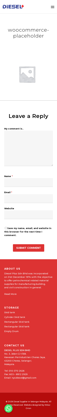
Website (9, 208)
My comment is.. (14, 128)
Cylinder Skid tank (14, 317)
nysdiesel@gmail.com (24, 377)
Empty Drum (11, 331)
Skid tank (9, 312)
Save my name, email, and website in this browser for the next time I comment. (28, 232)
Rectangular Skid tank (16, 322)
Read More (10, 294)
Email (8, 192)
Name (8, 176)
